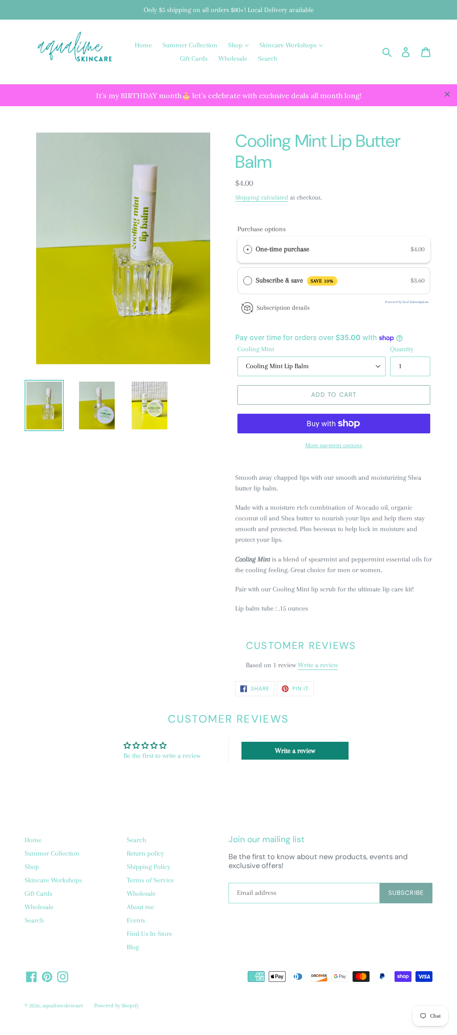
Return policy (145, 853)
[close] (447, 94)
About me (140, 907)
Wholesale (232, 58)
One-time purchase (282, 249)
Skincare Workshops (288, 45)
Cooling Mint (255, 349)
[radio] (247, 249)
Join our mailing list (266, 840)
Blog (133, 947)
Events (136, 920)
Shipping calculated (261, 197)
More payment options (333, 445)
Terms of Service (150, 880)
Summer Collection (189, 45)
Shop (236, 45)
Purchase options (261, 229)
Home (143, 45)
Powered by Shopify (116, 1005)
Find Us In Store (149, 934)
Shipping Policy (148, 867)
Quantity (402, 349)
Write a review (318, 665)
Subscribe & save (295, 280)
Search (267, 58)
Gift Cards (194, 58)
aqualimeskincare (62, 1005)
